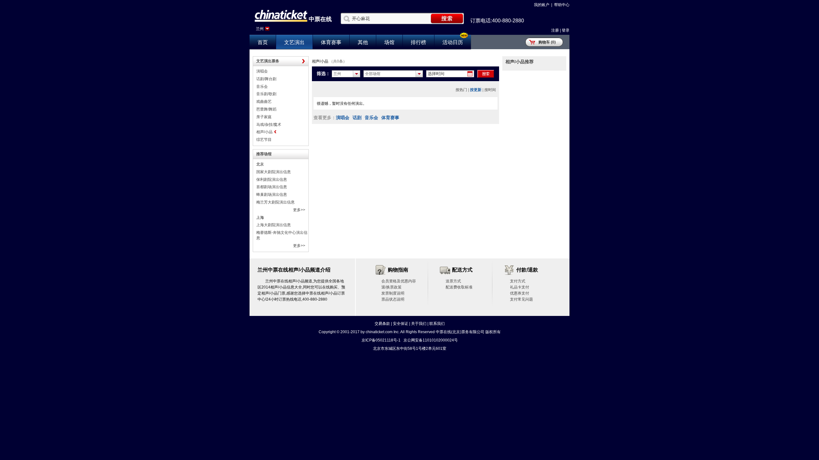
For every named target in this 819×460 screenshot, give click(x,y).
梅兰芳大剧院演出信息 (275, 202)
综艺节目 (264, 139)
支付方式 (517, 281)
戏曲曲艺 (264, 101)
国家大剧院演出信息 (273, 172)
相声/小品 (264, 132)
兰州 (260, 29)
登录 (565, 30)
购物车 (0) (547, 42)
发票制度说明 (392, 293)
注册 (555, 30)
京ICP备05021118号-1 (381, 340)
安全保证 (400, 323)
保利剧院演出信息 (271, 179)
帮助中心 (561, 5)
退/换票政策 (391, 287)
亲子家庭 (264, 117)
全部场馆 (372, 74)
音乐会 (262, 86)
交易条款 (382, 323)
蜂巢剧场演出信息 (271, 194)
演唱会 (262, 71)
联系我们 (437, 323)
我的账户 (541, 5)
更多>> (299, 210)
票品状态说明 (392, 299)
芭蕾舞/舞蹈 (266, 109)
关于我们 (418, 323)
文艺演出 (294, 42)
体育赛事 (331, 42)
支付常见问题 (521, 299)
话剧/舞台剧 (266, 79)
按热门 (461, 90)
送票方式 (453, 281)
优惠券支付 (519, 293)
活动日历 (452, 42)
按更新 (475, 90)
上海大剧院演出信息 (273, 225)
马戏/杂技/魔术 (268, 124)
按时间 (490, 90)
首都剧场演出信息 (271, 187)
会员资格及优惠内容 (398, 281)
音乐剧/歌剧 (266, 94)
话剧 (357, 117)
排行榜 (418, 42)
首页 (263, 42)
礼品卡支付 (519, 287)
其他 (363, 42)
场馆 (389, 42)
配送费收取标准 (459, 287)
